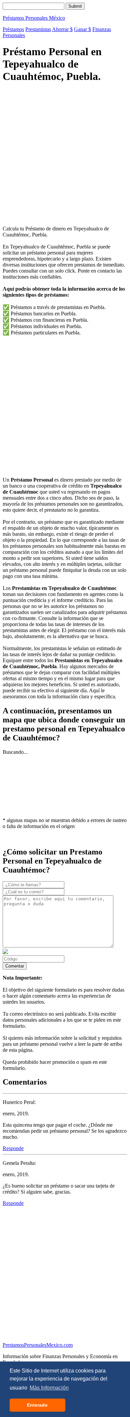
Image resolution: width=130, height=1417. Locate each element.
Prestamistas (38, 29)
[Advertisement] (65, 155)
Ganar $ (82, 29)
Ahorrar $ (62, 29)
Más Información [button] (49, 1388)
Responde (13, 1148)
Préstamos (13, 29)
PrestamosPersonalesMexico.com (38, 1345)
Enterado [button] (37, 1405)
